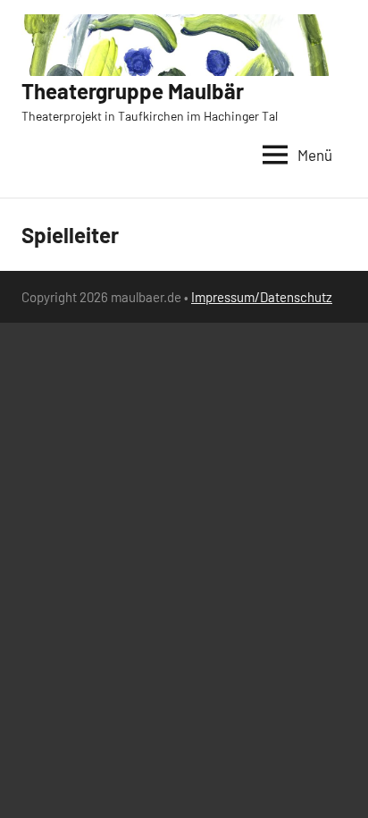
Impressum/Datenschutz (261, 297)
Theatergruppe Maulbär (132, 91)
